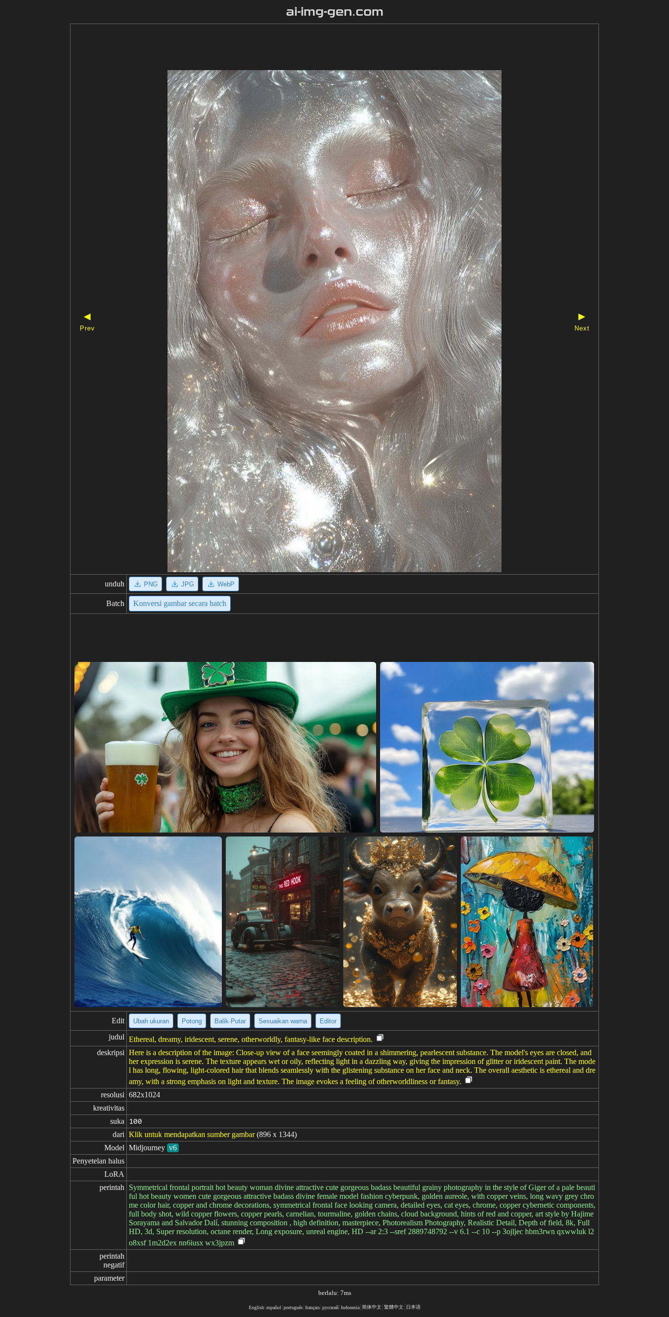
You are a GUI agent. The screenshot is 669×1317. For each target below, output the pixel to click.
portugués (293, 1307)
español (273, 1307)
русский (330, 1307)
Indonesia (350, 1307)
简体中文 (372, 1307)
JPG (187, 584)
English (256, 1307)
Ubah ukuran (151, 1021)
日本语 (413, 1307)
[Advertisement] (317, 48)
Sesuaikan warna (283, 1021)
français (312, 1307)
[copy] (380, 1038)
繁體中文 (394, 1307)
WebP (226, 584)
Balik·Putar (230, 1021)
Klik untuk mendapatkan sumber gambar (192, 1134)
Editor (328, 1021)
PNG (151, 584)
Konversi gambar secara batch (179, 603)
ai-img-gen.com (334, 11)
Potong (192, 1021)
